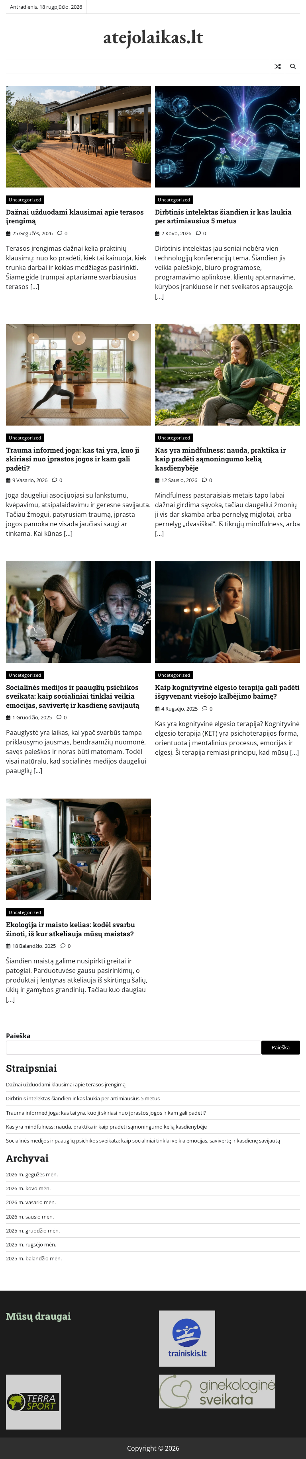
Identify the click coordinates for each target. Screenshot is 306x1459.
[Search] (292, 66)
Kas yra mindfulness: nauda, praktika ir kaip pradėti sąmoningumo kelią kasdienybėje (220, 459)
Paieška (18, 1035)
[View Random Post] (277, 66)
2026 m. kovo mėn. (28, 1188)
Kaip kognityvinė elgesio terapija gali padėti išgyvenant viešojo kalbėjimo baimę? (227, 692)
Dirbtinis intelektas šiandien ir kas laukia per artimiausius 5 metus (223, 216)
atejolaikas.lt (153, 36)
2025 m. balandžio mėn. (34, 1258)
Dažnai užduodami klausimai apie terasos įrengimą (75, 216)
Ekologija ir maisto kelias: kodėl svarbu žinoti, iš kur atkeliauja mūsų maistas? (70, 929)
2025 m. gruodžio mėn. (33, 1230)
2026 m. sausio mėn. (30, 1216)
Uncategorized (25, 200)
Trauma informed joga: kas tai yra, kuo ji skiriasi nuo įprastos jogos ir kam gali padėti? (72, 459)
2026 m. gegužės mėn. (32, 1174)
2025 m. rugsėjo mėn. (31, 1244)
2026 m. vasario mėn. (31, 1202)
